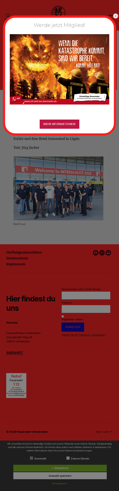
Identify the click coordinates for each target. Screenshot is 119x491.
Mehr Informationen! (59, 124)
